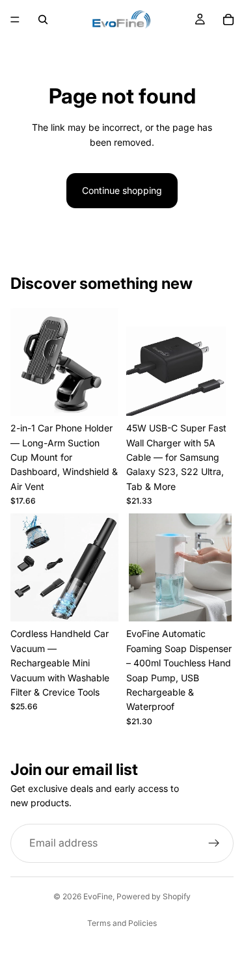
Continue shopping (122, 190)
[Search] (43, 19)
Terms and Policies (122, 923)
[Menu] (15, 19)
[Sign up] (214, 843)
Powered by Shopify (153, 896)
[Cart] (228, 19)
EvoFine (98, 896)
